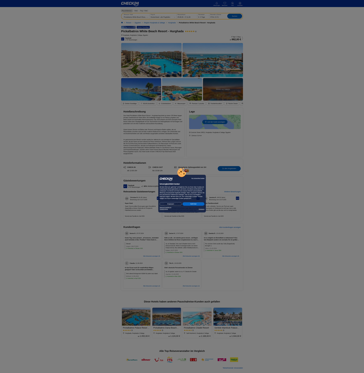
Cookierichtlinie (164, 209)
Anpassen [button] (170, 204)
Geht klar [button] (193, 204)
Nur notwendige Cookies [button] (197, 178)
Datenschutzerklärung (165, 207)
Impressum (201, 209)
